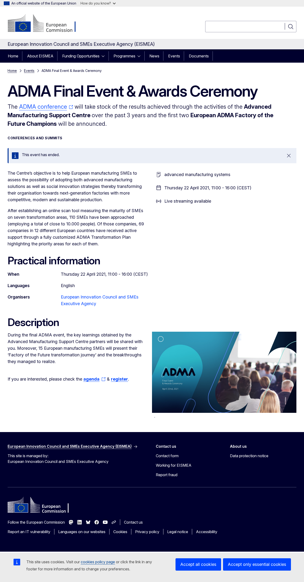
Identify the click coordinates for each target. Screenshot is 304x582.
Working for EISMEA (173, 465)
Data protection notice (249, 455)
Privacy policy (147, 531)
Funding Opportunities (81, 56)
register (119, 379)
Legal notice (177, 531)
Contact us (133, 522)
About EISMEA (40, 56)
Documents (199, 56)
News (154, 56)
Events (174, 56)
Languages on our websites (81, 531)
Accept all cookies (198, 564)
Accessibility (206, 531)
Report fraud (166, 474)
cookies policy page (98, 561)
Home (13, 56)
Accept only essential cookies (257, 564)
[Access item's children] (104, 56)
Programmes (124, 56)
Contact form (167, 455)
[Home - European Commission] (46, 23)
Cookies (120, 531)
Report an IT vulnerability (29, 531)
